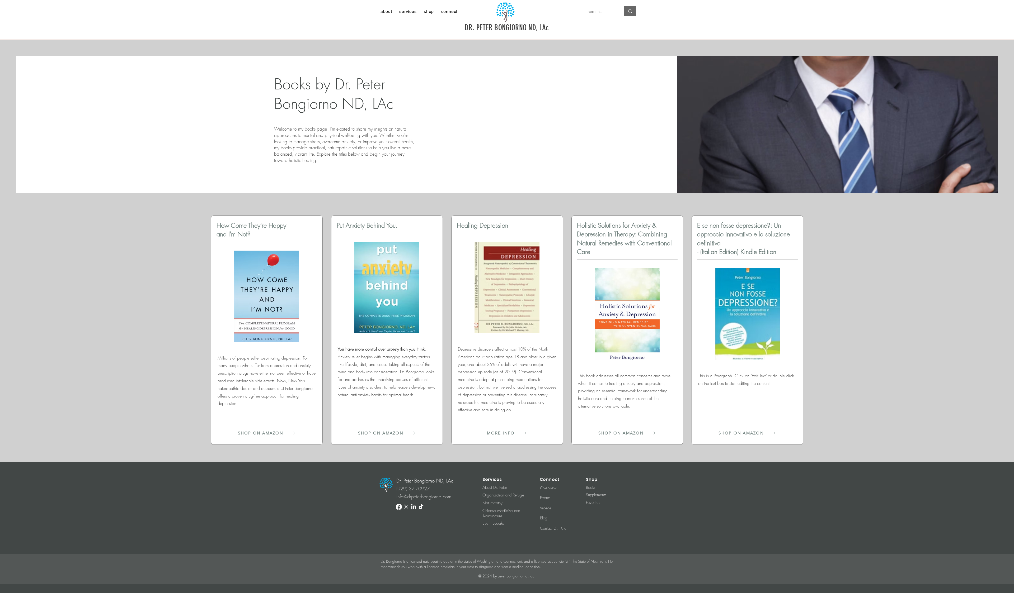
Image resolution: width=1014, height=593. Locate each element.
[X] (406, 507)
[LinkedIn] (414, 507)
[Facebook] (399, 507)
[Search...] (630, 11)
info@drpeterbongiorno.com (423, 496)
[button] (386, 11)
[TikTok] (421, 507)
